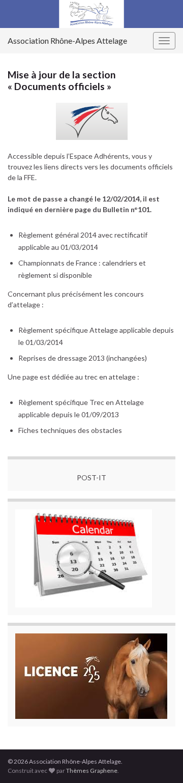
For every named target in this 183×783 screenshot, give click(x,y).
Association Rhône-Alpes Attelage (67, 40)
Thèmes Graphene (91, 770)
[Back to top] (160, 760)
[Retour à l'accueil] (91, 14)
